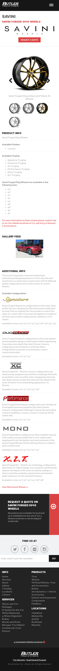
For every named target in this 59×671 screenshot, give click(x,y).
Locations (7, 591)
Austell (35, 619)
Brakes (5, 619)
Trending (6, 588)
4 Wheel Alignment (12, 616)
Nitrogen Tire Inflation (13, 625)
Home (5, 576)
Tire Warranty (19, 660)
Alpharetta (37, 616)
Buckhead (37, 622)
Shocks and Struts (11, 622)
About (5, 582)
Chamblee (37, 613)
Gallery (5, 585)
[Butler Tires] (29, 654)
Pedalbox (36, 603)
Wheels (36, 579)
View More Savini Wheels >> (15, 487)
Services (6, 579)
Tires (34, 576)
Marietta (36, 625)
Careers (6, 594)
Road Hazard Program (36, 660)
